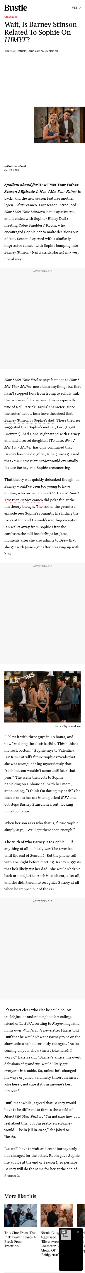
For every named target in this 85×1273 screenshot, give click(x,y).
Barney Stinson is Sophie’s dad (29, 420)
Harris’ (63, 492)
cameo (37, 499)
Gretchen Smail (16, 166)
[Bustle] (15, 7)
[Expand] (63, 1231)
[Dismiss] (78, 1231)
